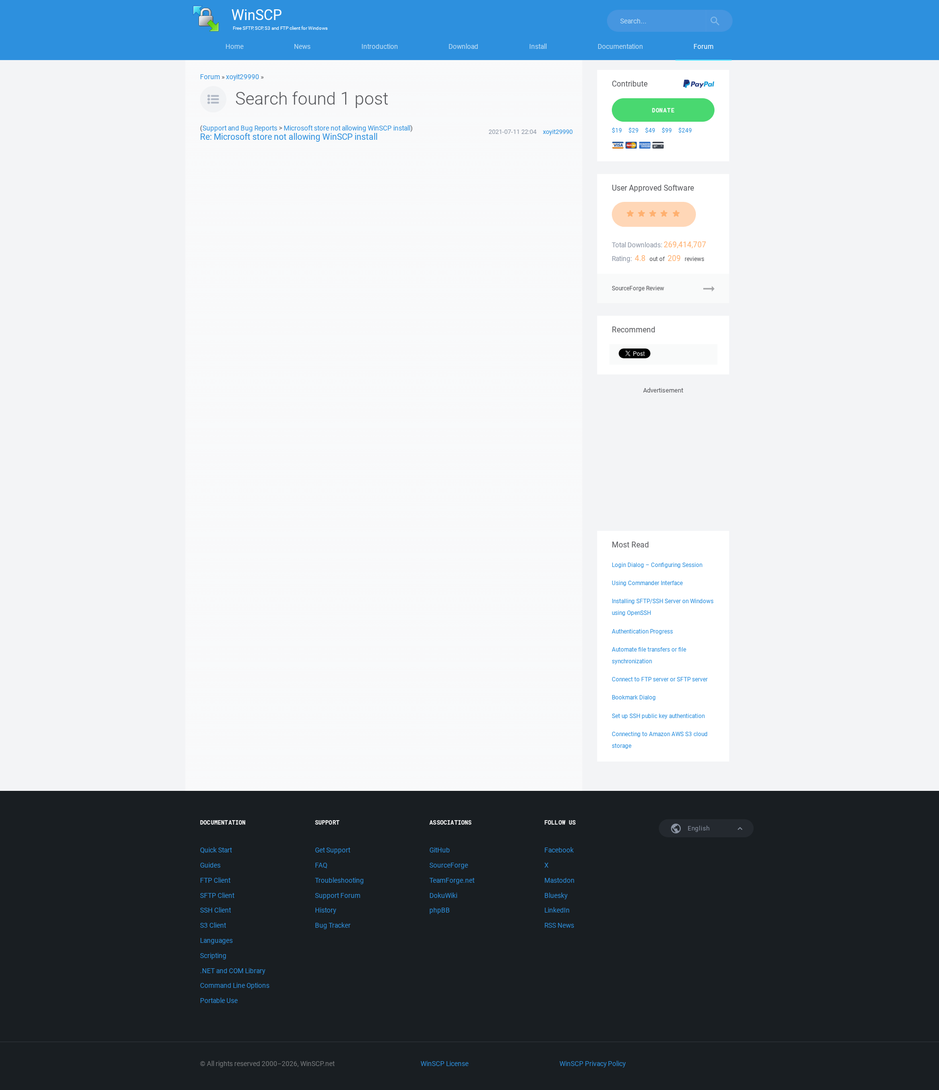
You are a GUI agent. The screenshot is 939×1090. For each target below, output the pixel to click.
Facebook (559, 850)
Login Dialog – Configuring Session (657, 564)
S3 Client (213, 925)
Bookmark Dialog (634, 697)
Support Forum (337, 895)
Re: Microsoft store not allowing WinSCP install (289, 136)
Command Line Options (234, 985)
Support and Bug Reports (239, 127)
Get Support (332, 850)
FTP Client (215, 880)
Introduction (379, 46)
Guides (210, 865)
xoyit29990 (242, 76)
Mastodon (559, 880)
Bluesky (555, 895)
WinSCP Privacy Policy (592, 1063)
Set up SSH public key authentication (658, 715)
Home (234, 46)
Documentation (620, 46)
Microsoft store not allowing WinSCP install (347, 127)
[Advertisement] (663, 457)
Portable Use (219, 1000)
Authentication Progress (642, 631)
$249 (685, 130)
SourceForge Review (638, 288)
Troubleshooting (339, 880)
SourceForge (448, 865)
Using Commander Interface (647, 583)
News (302, 46)
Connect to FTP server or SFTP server (660, 679)
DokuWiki (443, 895)
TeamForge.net (451, 880)
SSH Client (215, 910)
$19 (617, 130)
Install (538, 46)
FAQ (321, 865)
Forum (703, 46)
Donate (663, 110)
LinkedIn (557, 910)
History (325, 910)
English (698, 828)
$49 (650, 130)
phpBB (439, 910)
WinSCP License (445, 1063)
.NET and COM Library (232, 970)
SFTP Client (217, 895)
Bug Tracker (333, 925)
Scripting (213, 955)
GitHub (439, 850)
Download (463, 46)
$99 (667, 130)
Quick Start (216, 850)
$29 (633, 130)
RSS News (559, 925)
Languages (216, 940)
